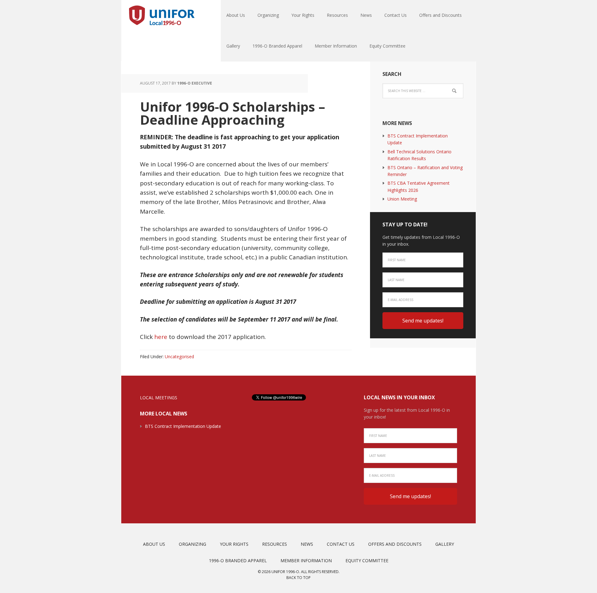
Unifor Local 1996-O (161, 15)
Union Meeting (402, 199)
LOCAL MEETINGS (158, 398)
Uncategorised (179, 356)
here (160, 337)
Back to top (298, 577)
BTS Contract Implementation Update (183, 426)
